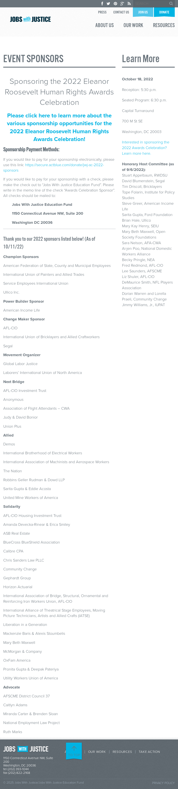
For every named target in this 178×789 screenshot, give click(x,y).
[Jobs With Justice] (30, 19)
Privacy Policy (163, 783)
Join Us (143, 12)
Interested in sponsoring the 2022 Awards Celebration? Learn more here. (145, 148)
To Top (74, 755)
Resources (164, 26)
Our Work (133, 26)
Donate (164, 12)
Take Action (149, 751)
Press (102, 12)
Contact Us (121, 12)
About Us (104, 26)
